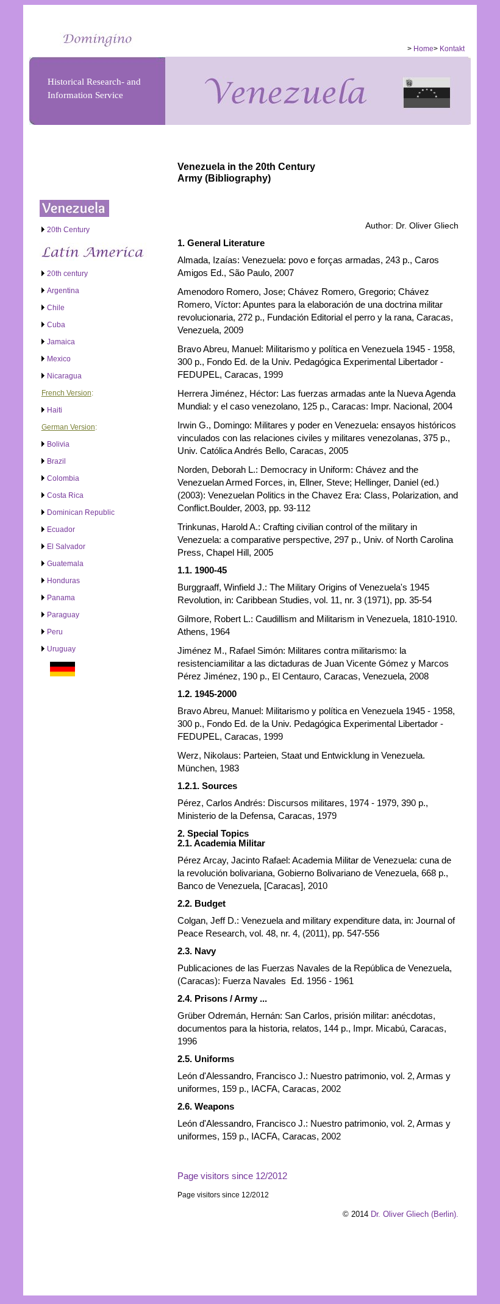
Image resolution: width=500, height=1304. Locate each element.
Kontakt (452, 48)
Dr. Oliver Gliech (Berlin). (415, 1214)
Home (423, 48)
